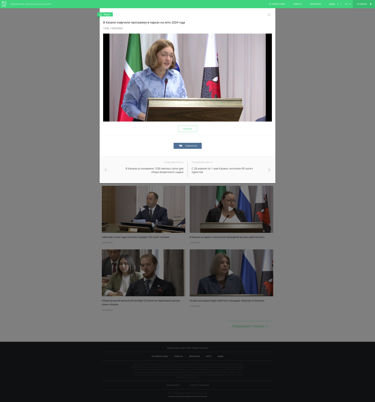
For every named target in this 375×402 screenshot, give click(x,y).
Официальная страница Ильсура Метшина (30, 3)
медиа (332, 4)
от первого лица (277, 4)
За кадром (362, 4)
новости (297, 4)
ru (346, 4)
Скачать (187, 128)
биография (315, 4)
